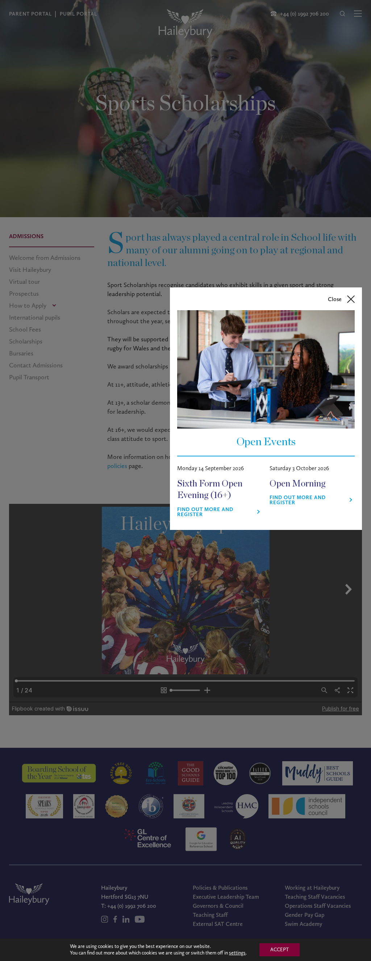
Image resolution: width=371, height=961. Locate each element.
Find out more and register (205, 512)
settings (237, 953)
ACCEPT (279, 950)
